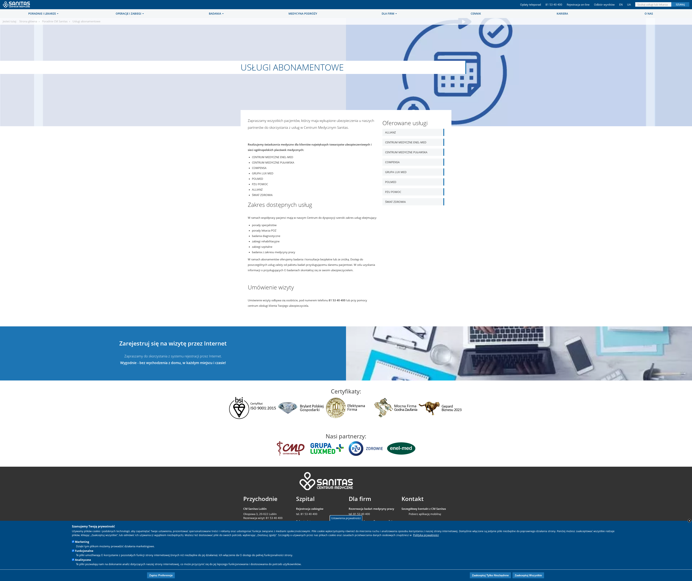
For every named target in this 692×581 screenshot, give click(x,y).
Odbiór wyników (604, 4)
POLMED (390, 182)
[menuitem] (43, 13)
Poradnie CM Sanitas (55, 21)
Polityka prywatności (426, 535)
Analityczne (83, 560)
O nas (649, 13)
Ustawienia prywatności (346, 518)
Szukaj (680, 4)
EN (621, 4)
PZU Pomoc (393, 192)
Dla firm (388, 13)
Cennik (476, 13)
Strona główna (28, 21)
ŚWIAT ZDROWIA (395, 202)
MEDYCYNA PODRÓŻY (303, 13)
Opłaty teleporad (530, 4)
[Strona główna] (17, 3)
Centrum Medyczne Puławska (406, 152)
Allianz (390, 132)
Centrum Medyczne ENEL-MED (405, 142)
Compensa (392, 162)
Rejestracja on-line (578, 4)
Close (689, 521)
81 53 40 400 (553, 4)
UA (629, 4)
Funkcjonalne (84, 551)
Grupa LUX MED (396, 172)
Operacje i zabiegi (129, 13)
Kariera (562, 13)
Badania (215, 13)
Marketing (82, 541)
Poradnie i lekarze (42, 13)
